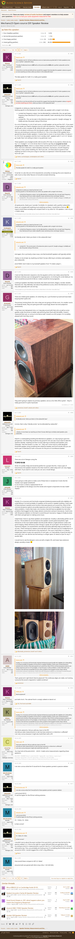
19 (7, 896)
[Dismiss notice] (72, 14)
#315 (71, 738)
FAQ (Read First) (7, 7)
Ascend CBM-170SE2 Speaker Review (19, 908)
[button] (51, 7)
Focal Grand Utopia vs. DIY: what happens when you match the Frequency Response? (25, 901)
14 (13, 50)
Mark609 (67, 909)
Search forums (12, 10)
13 (9, 911)
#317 (71, 783)
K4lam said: (19, 742)
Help (70, 932)
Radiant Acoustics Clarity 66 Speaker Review (22, 893)
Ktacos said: (19, 165)
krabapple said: (20, 416)
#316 (71, 763)
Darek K (8, 889)
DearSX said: (19, 57)
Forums (36, 7)
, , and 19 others (29, 651)
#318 (71, 809)
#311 (71, 498)
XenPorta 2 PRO (30, 937)
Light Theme (6, 932)
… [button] (10, 50)
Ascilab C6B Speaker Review (16, 915)
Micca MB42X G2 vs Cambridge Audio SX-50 (22, 887)
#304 (71, 183)
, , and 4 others (28, 408)
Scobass (8, 904)
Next (25, 50)
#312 (71, 656)
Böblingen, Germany (7, 758)
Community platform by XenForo (27, 936)
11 (44, 910)
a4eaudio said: (20, 187)
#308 (71, 412)
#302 (71, 85)
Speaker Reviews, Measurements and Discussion (31, 889)
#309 (71, 456)
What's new (45, 7)
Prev (4, 50)
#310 (71, 477)
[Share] (68, 54)
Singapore (10, 179)
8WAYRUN (46, 937)
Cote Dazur (67, 894)
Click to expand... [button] (44, 202)
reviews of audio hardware (33, 14)
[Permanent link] (26, 463)
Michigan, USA (9, 106)
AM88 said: (19, 691)
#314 (71, 708)
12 (7, 911)
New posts (4, 10)
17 (21, 50)
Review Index (27, 7)
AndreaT (67, 916)
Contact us (45, 932)
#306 (71, 272)
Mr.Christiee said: (20, 787)
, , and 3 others (30, 156)
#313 (71, 688)
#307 (71, 293)
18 (44, 895)
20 (9, 896)
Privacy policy (63, 932)
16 (18, 50)
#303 (71, 161)
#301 (71, 53)
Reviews (17, 7)
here (17, 16)
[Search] (72, 7)
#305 (71, 218)
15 (15, 50)
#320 (71, 858)
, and (24, 703)
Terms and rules (54, 932)
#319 (71, 829)
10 (7, 918)
